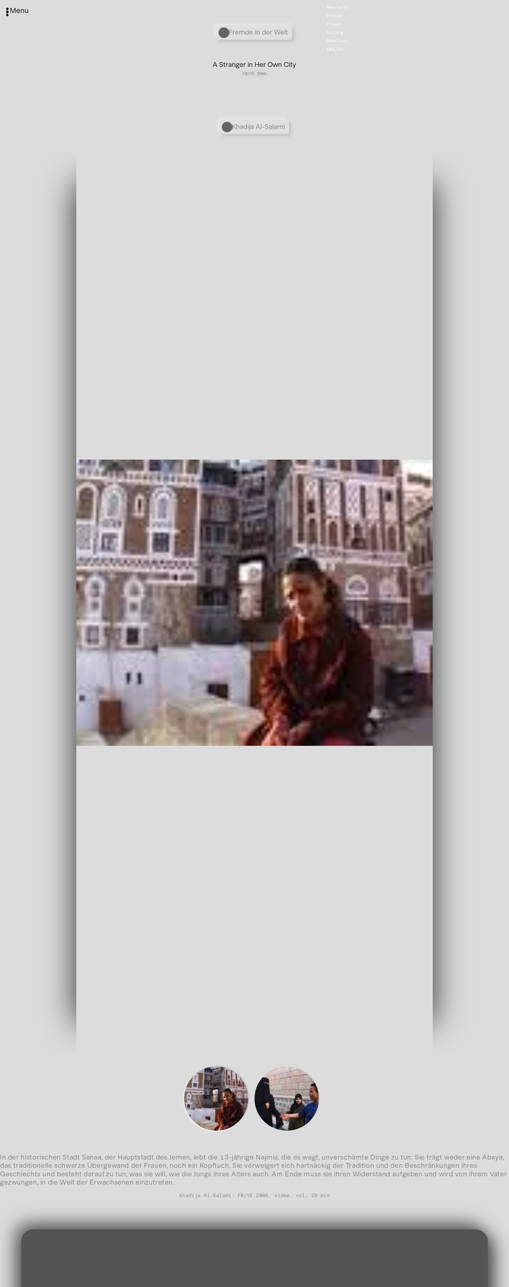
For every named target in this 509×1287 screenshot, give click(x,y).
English (335, 49)
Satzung (335, 32)
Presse (334, 23)
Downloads (337, 40)
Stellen (335, 15)
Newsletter (338, 7)
